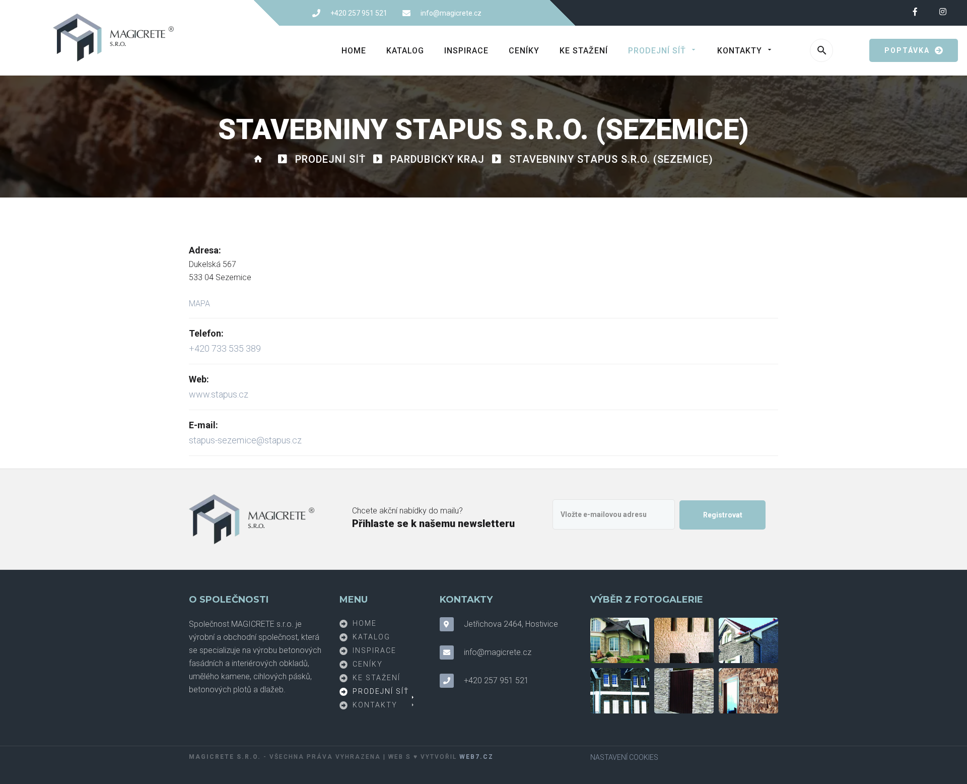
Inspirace (466, 50)
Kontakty (739, 50)
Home (353, 50)
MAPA (199, 303)
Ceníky (524, 50)
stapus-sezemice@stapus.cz (245, 440)
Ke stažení (584, 50)
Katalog (405, 50)
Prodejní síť (657, 50)
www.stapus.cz (218, 394)
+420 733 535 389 (225, 348)
